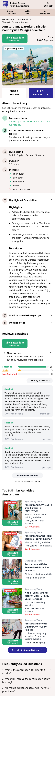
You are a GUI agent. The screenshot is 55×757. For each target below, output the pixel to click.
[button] (8, 65)
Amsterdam (22, 19)
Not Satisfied (9, 374)
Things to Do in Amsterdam (15, 22)
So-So (5, 370)
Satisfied (7, 366)
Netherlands (8, 19)
